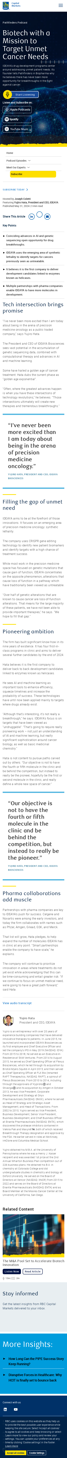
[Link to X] (10, 1409)
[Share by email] (47, 217)
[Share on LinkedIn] (32, 217)
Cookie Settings (36, 1452)
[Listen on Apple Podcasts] (18, 110)
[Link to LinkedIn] (5, 1409)
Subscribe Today (14, 189)
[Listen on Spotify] (18, 120)
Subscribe (16, 174)
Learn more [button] (11, 1446)
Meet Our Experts (16, 167)
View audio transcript (17, 1003)
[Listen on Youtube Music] (18, 130)
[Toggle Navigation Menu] (60, 5)
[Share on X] (39, 214)
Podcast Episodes (16, 160)
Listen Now (12, 1271)
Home (9, 153)
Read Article (33, 1271)
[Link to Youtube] (15, 1409)
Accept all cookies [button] (15, 1452)
